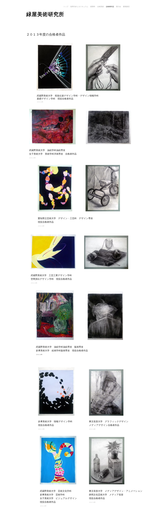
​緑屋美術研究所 (45, 14)
